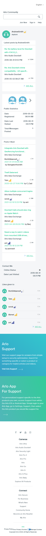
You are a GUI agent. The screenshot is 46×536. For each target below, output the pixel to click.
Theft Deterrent (11, 173)
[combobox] (23, 16)
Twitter (20, 432)
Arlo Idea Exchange (12, 155)
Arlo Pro (23, 459)
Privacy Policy (8, 529)
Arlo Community (10, 12)
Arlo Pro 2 (23, 455)
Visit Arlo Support (9, 369)
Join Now (23, 22)
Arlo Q (23, 470)
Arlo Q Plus (23, 474)
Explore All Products (23, 481)
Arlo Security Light (23, 451)
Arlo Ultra (23, 444)
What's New (23, 502)
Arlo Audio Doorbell (12, 56)
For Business (23, 499)
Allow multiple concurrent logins (18, 191)
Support (23, 506)
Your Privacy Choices (20, 529)
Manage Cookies (36, 529)
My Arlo (3, 1)
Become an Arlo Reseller (23, 514)
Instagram (30, 432)
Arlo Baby (23, 478)
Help (40, 22)
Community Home (23, 510)
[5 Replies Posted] (12, 100)
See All (29, 86)
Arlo (23, 463)
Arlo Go (23, 466)
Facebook (15, 432)
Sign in (32, 22)
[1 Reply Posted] (23, 100)
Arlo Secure (23, 495)
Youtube (25, 432)
